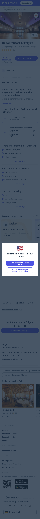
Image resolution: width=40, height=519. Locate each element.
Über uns (5, 430)
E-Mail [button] (21, 303)
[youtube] (25, 326)
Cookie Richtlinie (8, 501)
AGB (35, 501)
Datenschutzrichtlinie (23, 501)
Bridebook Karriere (9, 433)
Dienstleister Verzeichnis (11, 464)
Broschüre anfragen (27, 58)
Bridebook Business (9, 450)
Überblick (5, 78)
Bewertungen (17, 78)
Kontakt (28, 78)
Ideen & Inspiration (9, 467)
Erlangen (33, 47)
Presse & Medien (9, 437)
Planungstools (7, 460)
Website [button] (9, 303)
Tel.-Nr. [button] (33, 303)
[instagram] (19, 326)
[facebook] (14, 326)
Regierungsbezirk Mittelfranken (17, 47)
